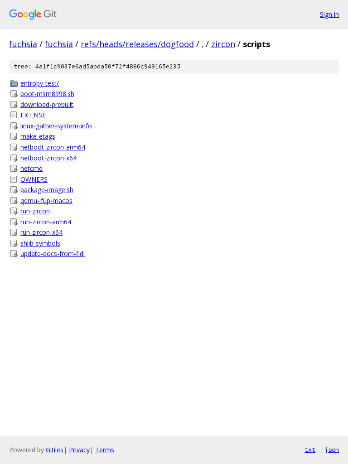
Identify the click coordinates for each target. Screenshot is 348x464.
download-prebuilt (46, 104)
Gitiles (54, 449)
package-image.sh (46, 189)
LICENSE (33, 115)
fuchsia (23, 44)
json (331, 449)
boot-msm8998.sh (47, 93)
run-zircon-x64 (41, 232)
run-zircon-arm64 (45, 222)
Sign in (329, 14)
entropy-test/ (39, 83)
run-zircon (35, 211)
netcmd (31, 168)
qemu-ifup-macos (46, 200)
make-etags (37, 136)
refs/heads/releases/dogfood (137, 44)
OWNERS (34, 179)
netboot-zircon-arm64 (52, 147)
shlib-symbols (40, 243)
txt (309, 449)
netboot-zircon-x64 (48, 158)
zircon (223, 44)
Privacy (79, 449)
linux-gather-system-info (56, 125)
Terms (104, 449)
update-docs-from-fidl (52, 253)
